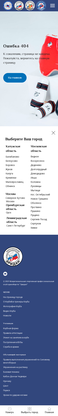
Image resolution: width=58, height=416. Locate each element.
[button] (29, 410)
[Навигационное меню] (52, 5)
